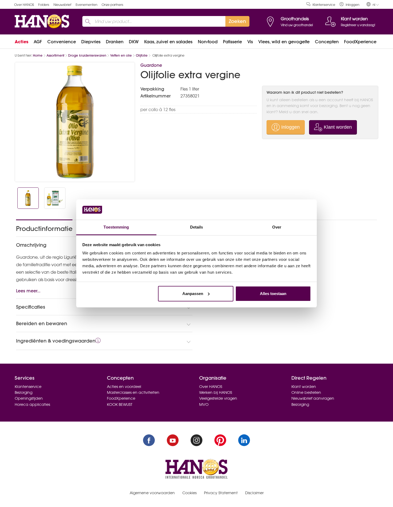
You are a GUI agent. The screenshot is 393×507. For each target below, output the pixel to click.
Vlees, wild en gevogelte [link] (284, 42)
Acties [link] (21, 42)
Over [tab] (276, 227)
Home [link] (38, 55)
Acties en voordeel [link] (124, 386)
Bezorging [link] (23, 392)
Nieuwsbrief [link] (62, 4)
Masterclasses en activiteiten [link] (133, 392)
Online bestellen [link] (306, 392)
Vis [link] (250, 42)
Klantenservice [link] (324, 4)
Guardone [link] (151, 65)
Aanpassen (192, 293)
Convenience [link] (61, 42)
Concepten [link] (327, 42)
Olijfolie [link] (142, 55)
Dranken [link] (115, 42)
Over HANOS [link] (24, 4)
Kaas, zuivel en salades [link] (168, 42)
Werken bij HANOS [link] (215, 392)
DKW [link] (134, 42)
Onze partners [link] (112, 4)
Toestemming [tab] (116, 227)
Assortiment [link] (55, 55)
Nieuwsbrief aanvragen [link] (312, 398)
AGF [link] (38, 42)
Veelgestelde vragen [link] (218, 398)
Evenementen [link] (86, 4)
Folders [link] (43, 4)
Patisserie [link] (232, 42)
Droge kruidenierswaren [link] (87, 55)
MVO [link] (204, 404)
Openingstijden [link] (29, 398)
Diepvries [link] (91, 42)
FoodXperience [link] (360, 42)
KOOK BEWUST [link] (119, 404)
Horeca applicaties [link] (32, 404)
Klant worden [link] (303, 386)
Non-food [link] (208, 42)
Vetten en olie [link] (121, 55)
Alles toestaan (273, 293)
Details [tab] (196, 227)
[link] (349, 4)
